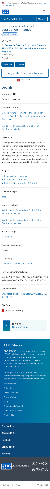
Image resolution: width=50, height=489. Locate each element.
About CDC (8, 432)
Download (7, 64)
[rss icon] (47, 469)
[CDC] (5, 11)
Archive (6, 453)
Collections (9, 388)
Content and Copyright (14, 406)
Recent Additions (11, 392)
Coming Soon (10, 397)
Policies (6, 439)
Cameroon (7, 236)
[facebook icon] (33, 463)
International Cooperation (16, 179)
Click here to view (25, 73)
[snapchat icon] (42, 469)
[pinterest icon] (38, 469)
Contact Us (9, 415)
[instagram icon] (42, 463)
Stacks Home (10, 383)
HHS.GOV (5, 485)
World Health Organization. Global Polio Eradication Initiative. (21, 127)
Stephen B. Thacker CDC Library (16, 263)
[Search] (45, 11)
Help (6, 401)
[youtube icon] (33, 469)
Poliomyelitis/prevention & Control (20, 183)
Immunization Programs (15, 175)
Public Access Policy (13, 410)
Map (4, 196)
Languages (8, 446)
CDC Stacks (13, 345)
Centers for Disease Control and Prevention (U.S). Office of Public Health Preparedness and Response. (24, 48)
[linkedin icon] (47, 463)
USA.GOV (16, 485)
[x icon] (38, 463)
